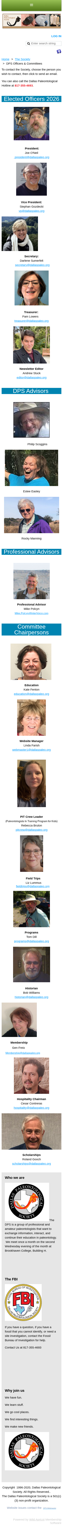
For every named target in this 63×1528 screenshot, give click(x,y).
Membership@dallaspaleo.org (22, 1053)
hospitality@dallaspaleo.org (31, 1107)
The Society (22, 59)
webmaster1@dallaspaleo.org (31, 749)
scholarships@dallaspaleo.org (31, 1163)
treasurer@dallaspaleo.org (31, 321)
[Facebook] (59, 51)
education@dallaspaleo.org (31, 694)
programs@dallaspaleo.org (31, 941)
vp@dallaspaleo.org (31, 211)
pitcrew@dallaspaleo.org (31, 829)
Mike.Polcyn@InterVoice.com (31, 613)
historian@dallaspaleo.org (31, 997)
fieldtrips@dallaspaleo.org (32, 886)
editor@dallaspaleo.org (32, 377)
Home (5, 59)
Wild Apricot (37, 1519)
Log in (56, 36)
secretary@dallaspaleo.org (32, 265)
